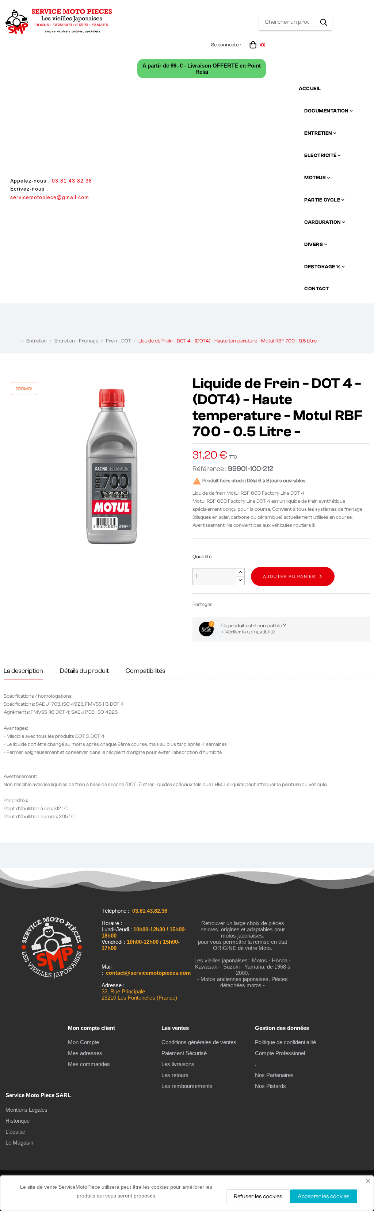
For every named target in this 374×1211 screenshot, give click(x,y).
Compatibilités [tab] (145, 671)
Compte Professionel (280, 1053)
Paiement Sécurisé (184, 1053)
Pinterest (243, 604)
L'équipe (15, 1131)
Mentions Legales (26, 1110)
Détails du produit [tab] (84, 671)
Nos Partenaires (274, 1075)
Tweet (232, 604)
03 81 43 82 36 (72, 181)
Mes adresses (85, 1053)
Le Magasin (19, 1142)
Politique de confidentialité (285, 1042)
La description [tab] (23, 671)
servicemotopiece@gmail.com (49, 197)
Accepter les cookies (324, 1196)
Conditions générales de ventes (198, 1042)
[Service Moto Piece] (52, 992)
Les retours (174, 1075)
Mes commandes (89, 1064)
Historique (17, 1121)
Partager (221, 604)
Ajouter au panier (289, 576)
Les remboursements (187, 1086)
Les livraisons (177, 1064)
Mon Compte (83, 1042)
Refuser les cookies (258, 1196)
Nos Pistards (270, 1086)
